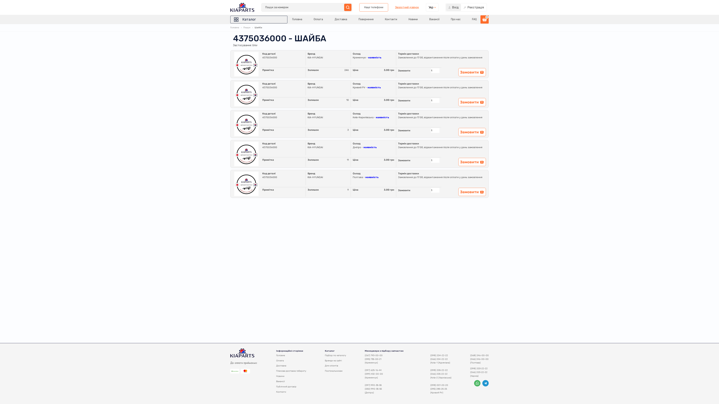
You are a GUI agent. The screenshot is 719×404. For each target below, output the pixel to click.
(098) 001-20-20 (439, 385)
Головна (297, 19)
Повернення (366, 19)
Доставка (341, 19)
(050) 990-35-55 (373, 389)
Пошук (246, 27)
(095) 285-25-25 (438, 389)
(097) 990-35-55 (373, 385)
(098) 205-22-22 (439, 370)
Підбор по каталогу (335, 355)
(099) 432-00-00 (374, 374)
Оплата (318, 19)
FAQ (474, 19)
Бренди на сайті (333, 360)
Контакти (391, 19)
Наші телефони (373, 7)
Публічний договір (286, 386)
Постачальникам (333, 371)
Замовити (404, 70)
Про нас (456, 19)
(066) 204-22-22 (439, 359)
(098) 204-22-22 (439, 355)
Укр (431, 7)
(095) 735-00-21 (373, 359)
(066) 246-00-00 (479, 359)
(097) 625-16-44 (373, 370)
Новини (413, 19)
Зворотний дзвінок (407, 7)
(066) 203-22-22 (478, 372)
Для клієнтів (331, 365)
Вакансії (434, 19)
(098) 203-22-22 (479, 368)
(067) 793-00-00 (374, 355)
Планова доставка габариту (291, 371)
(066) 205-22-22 (439, 374)
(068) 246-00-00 (479, 355)
